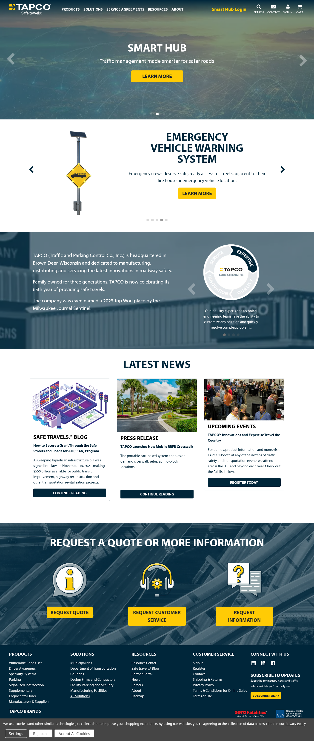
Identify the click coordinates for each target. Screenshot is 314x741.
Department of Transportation (93, 668)
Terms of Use (202, 696)
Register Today (244, 482)
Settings (16, 733)
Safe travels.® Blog (145, 668)
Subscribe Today (266, 696)
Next (304, 59)
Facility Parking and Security (92, 685)
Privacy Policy (203, 685)
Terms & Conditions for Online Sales (220, 690)
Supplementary (21, 690)
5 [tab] (170, 114)
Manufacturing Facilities (88, 690)
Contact (199, 674)
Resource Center (143, 663)
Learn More (157, 76)
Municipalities (81, 663)
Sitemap (137, 696)
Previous (9, 59)
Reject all (41, 733)
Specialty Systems (22, 674)
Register (199, 668)
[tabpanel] (157, 59)
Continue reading (70, 493)
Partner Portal (142, 674)
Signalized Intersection (26, 685)
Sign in (198, 663)
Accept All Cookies (74, 733)
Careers (137, 685)
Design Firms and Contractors (92, 679)
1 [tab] (145, 114)
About (136, 690)
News (135, 679)
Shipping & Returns (207, 679)
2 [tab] (151, 114)
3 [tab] (158, 114)
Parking (15, 679)
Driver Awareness (22, 668)
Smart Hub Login (229, 9)
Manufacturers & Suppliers (29, 701)
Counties (77, 674)
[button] (258, 9)
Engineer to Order (22, 696)
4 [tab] (164, 114)
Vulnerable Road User (25, 663)
